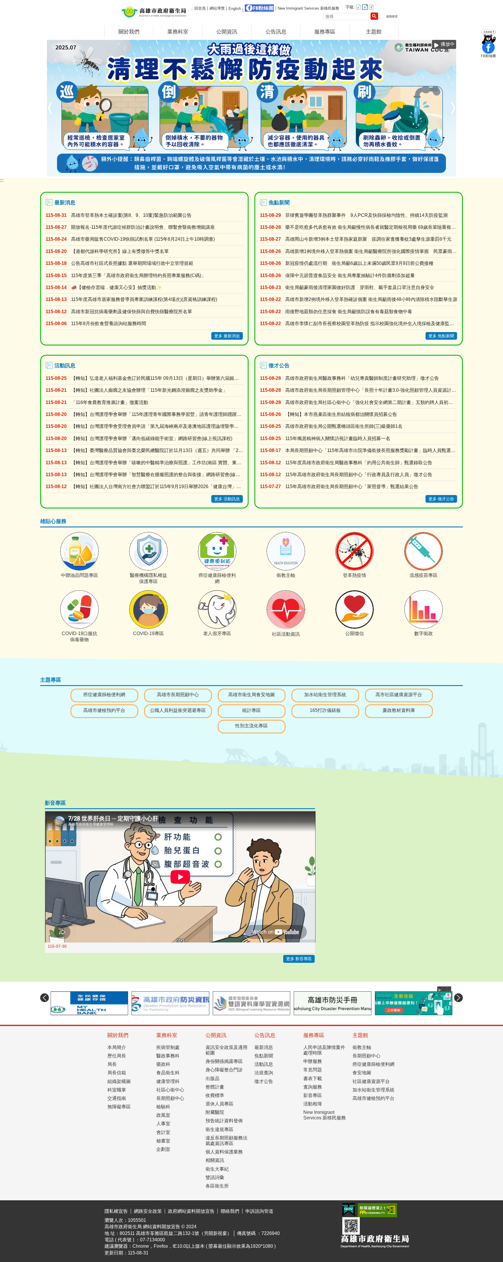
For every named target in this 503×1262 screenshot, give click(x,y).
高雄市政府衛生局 (154, 11)
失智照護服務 (453, 191)
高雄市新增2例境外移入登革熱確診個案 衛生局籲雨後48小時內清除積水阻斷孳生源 (371, 316)
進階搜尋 (392, 16)
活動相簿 (312, 1121)
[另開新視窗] (89, 1020)
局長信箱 (116, 1089)
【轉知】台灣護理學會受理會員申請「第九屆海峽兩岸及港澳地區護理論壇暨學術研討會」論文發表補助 (157, 443)
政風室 (163, 1132)
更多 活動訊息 (227, 515)
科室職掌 (116, 1106)
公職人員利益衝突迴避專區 (178, 727)
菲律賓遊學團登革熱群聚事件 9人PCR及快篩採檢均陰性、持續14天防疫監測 (366, 232)
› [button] (453, 116)
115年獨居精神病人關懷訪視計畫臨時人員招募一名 (337, 455)
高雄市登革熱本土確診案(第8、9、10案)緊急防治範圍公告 (131, 232)
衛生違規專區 (219, 1146)
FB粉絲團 (259, 8)
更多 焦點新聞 (441, 352)
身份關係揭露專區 (224, 1078)
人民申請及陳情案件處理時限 (324, 1067)
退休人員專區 (219, 1121)
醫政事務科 (168, 1072)
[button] (374, 16)
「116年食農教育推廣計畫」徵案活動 (109, 419)
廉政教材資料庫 (398, 727)
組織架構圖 (119, 1098)
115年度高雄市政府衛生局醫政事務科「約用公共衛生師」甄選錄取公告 (358, 479)
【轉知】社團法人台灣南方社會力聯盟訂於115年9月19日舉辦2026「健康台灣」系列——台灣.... (157, 503)
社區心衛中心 (170, 1106)
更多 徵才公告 (441, 515)
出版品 (212, 1095)
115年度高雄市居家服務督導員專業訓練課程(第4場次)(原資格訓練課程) (144, 316)
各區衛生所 (217, 1203)
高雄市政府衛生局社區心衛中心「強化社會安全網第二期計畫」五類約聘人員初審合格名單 (371, 419)
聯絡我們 (230, 1228)
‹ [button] (49, 116)
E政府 (348, 1226)
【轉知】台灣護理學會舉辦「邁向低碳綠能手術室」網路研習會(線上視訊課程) (151, 455)
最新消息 (263, 1064)
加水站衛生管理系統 (325, 711)
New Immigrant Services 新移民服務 (308, 8)
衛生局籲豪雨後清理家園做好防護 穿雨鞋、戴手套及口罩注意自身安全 (359, 304)
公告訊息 (275, 32)
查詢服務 (312, 1103)
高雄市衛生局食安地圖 (251, 711)
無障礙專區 (119, 1123)
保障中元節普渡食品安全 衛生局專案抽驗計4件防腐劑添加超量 (350, 292)
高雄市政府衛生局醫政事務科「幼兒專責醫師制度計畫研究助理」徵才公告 (362, 395)
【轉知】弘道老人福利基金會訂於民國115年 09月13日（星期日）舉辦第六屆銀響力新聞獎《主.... (157, 395)
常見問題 (312, 1086)
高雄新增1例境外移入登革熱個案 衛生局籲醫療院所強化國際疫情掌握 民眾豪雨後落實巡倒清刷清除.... (371, 268)
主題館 (374, 32)
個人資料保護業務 (224, 1169)
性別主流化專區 (251, 742)
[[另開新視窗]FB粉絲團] (488, 56)
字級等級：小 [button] (358, 7)
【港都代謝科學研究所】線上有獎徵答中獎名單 (120, 268)
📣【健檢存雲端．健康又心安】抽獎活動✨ (116, 304)
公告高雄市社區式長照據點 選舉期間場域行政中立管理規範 (132, 280)
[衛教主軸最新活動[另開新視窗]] (251, 117)
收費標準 (215, 1112)
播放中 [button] (448, 44)
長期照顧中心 (170, 1115)
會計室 (163, 1149)
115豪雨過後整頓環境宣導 (404, 191)
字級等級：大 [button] (371, 7)
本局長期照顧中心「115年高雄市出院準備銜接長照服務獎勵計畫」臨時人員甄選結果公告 (371, 467)
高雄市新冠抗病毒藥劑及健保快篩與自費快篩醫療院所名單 (131, 328)
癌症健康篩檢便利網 (446, 191)
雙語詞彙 (215, 1194)
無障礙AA (377, 1227)
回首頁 (200, 8)
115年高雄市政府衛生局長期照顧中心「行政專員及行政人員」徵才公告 (358, 491)
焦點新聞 (263, 1072)
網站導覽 (217, 8)
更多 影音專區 (299, 976)
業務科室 (177, 32)
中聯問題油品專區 (416, 191)
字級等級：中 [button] (365, 7)
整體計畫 (215, 1103)
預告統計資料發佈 (224, 1137)
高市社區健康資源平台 (399, 711)
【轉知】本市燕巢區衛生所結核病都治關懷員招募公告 (341, 431)
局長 (112, 1081)
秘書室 (163, 1157)
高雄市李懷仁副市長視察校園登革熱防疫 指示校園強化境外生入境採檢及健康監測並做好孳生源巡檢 (371, 340)
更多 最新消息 (227, 352)
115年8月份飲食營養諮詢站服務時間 (108, 340)
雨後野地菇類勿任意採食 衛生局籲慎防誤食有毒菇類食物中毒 (348, 328)
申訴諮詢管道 (259, 1228)
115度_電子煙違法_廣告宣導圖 (428, 191)
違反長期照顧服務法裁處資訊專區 (226, 1157)
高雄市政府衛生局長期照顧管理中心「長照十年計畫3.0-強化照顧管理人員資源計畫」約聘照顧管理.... (371, 407)
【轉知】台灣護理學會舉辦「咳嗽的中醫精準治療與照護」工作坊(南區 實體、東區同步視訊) (157, 479)
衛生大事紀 (217, 1185)
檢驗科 (163, 1123)
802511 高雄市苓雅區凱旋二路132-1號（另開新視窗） (176, 1250)
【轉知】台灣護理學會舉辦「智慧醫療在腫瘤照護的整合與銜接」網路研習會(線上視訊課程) (157, 491)
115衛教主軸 (440, 191)
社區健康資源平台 (371, 1098)
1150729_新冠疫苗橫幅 (422, 191)
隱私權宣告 (116, 1228)
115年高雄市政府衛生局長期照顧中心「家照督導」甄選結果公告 (351, 503)
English (235, 8)
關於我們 (128, 32)
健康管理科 (168, 1098)
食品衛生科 (168, 1089)
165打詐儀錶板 (325, 727)
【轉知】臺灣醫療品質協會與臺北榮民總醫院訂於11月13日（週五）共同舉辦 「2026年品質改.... (157, 467)
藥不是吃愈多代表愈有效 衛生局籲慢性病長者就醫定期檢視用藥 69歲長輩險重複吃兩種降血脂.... (371, 244)
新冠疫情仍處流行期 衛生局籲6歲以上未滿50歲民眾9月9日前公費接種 (359, 280)
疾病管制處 (168, 1064)
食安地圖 (362, 1089)
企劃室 (163, 1166)
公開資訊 (226, 32)
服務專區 (324, 32)
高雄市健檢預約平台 (104, 727)
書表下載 (312, 1095)
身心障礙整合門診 (224, 1086)
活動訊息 (263, 1081)
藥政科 (163, 1081)
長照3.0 (434, 191)
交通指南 (116, 1115)
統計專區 (251, 727)
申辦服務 (312, 1078)
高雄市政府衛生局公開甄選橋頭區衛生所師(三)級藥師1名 (344, 443)
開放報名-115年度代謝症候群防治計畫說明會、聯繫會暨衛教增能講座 (143, 244)
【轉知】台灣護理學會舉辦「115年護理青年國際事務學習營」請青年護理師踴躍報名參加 (157, 431)
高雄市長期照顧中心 (178, 711)
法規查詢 (263, 1089)
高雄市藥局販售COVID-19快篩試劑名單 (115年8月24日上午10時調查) (143, 256)
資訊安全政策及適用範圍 (226, 1067)
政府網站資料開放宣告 (191, 1228)
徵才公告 (263, 1098)
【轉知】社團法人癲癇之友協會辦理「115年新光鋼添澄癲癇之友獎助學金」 (149, 407)
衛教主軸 (362, 1064)
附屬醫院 (215, 1129)
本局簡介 (116, 1064)
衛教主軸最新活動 (410, 191)
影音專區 (312, 1112)
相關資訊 (215, 1177)
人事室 (163, 1140)
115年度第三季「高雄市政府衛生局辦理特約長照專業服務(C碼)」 (138, 292)
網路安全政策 (148, 1228)
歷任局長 (116, 1072)
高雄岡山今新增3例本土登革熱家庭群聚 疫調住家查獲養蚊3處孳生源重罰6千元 (368, 256)
